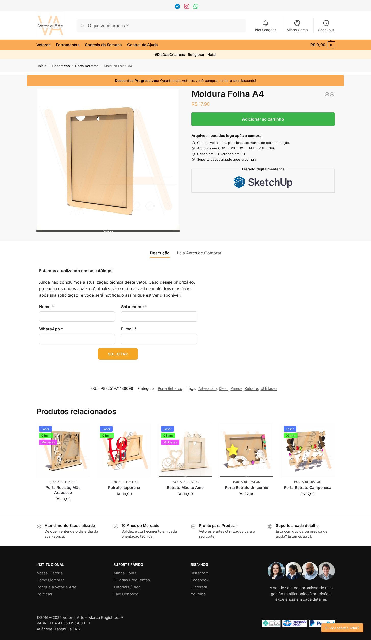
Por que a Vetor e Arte (56, 587)
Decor (223, 388)
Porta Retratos (86, 66)
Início (42, 66)
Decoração (61, 66)
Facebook (200, 580)
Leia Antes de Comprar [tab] (199, 252)
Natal (211, 54)
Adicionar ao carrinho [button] (63, 509)
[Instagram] (187, 7)
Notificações (265, 30)
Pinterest (199, 587)
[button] (322, 45)
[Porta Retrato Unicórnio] (246, 450)
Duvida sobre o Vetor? (342, 628)
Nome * (46, 306)
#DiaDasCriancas (170, 54)
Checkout (326, 30)
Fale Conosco (125, 594)
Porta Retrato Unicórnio (246, 487)
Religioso (196, 54)
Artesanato (207, 388)
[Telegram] (178, 7)
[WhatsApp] (196, 7)
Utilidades (269, 388)
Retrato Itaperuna (124, 487)
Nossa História (49, 573)
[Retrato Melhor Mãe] (326, 94)
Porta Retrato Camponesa (307, 487)
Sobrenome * (134, 306)
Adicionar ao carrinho (263, 119)
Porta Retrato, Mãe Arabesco (63, 490)
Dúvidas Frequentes (131, 580)
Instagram (200, 573)
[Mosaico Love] (332, 94)
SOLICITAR (118, 354)
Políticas (44, 594)
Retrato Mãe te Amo (185, 487)
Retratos (252, 388)
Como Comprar (50, 580)
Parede (236, 388)
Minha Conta (297, 30)
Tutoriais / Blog (127, 587)
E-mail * (129, 328)
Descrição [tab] (160, 252)
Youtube (198, 594)
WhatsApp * (51, 328)
